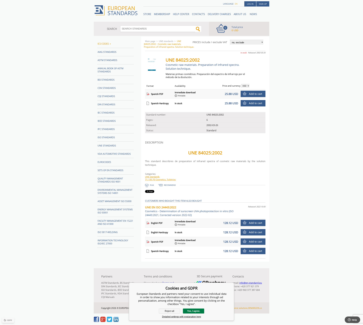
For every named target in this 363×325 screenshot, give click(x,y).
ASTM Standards (107, 60)
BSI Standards (106, 79)
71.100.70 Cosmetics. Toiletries (160, 179)
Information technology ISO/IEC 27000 (113, 242)
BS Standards (127, 282)
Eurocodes (104, 162)
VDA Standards (125, 293)
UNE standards (166, 41)
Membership (162, 14)
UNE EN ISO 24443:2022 (189, 211)
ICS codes (103, 43)
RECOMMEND (170, 185)
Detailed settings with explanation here (181, 316)
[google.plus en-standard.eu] (103, 321)
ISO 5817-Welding (108, 232)
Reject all (169, 311)
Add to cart (255, 93)
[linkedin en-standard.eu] (116, 321)
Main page (150, 41)
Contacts (198, 14)
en (236, 3)
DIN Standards (106, 104)
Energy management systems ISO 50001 (115, 211)
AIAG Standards (107, 52)
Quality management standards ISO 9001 (110, 180)
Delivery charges (219, 14)
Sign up (263, 4)
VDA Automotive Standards (114, 153)
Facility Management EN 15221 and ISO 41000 (115, 222)
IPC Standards (106, 129)
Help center (181, 14)
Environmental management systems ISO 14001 (115, 191)
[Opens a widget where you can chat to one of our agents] (352, 320)
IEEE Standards (107, 120)
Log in (250, 4)
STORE (147, 14)
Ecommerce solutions (237, 308)
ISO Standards (106, 137)
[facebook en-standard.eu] (96, 321)
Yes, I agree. (193, 311)
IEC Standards (106, 112)
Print (152, 185)
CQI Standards (106, 96)
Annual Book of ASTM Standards (110, 70)
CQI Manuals (108, 297)
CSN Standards (107, 88)
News (253, 14)
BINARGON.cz (255, 308)
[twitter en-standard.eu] (109, 321)
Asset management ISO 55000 (114, 201)
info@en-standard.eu (250, 282)
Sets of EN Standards (110, 170)
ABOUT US (240, 14)
